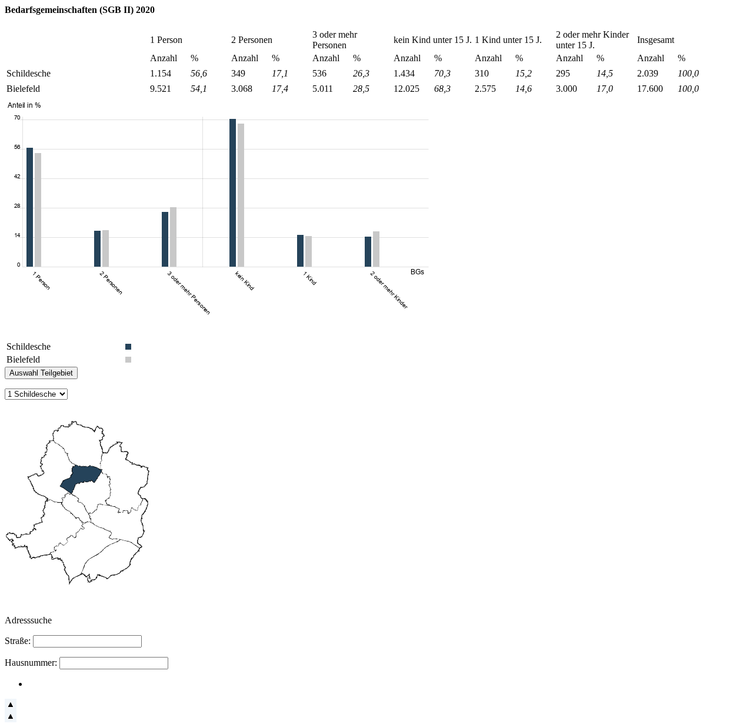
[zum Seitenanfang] (10, 707)
